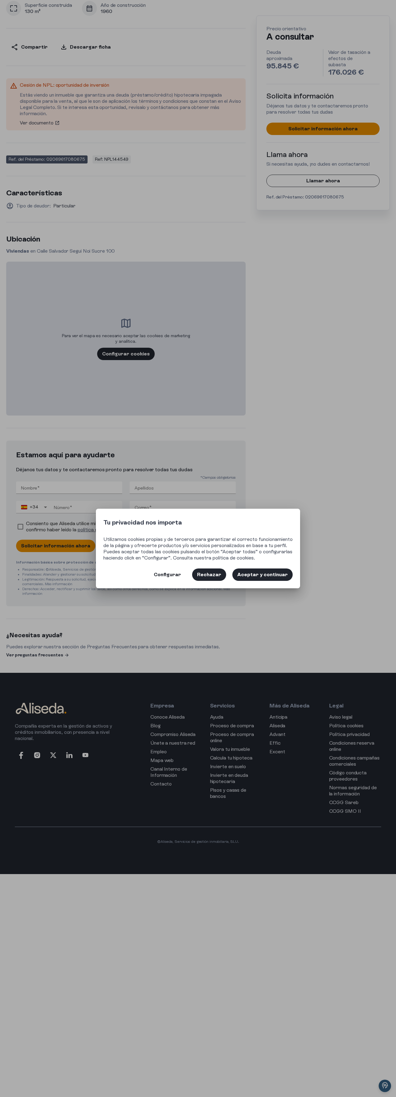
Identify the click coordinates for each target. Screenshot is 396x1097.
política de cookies (233, 558)
